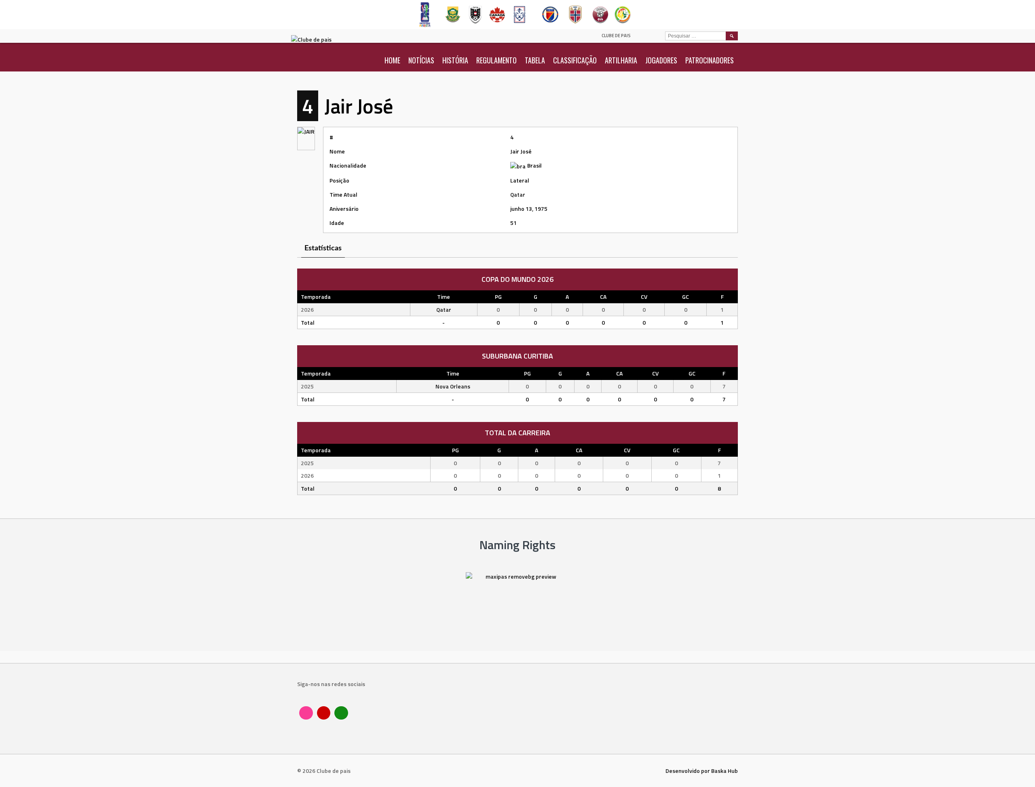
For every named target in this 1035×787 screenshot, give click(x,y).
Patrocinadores (709, 60)
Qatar (517, 194)
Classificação (575, 60)
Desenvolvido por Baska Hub (701, 770)
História (455, 60)
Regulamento (496, 60)
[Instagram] (306, 713)
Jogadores (661, 60)
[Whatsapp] (341, 713)
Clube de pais (616, 35)
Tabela (535, 60)
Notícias (421, 60)
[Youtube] (324, 713)
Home (392, 60)
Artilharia (621, 60)
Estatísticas (323, 248)
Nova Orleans (452, 386)
